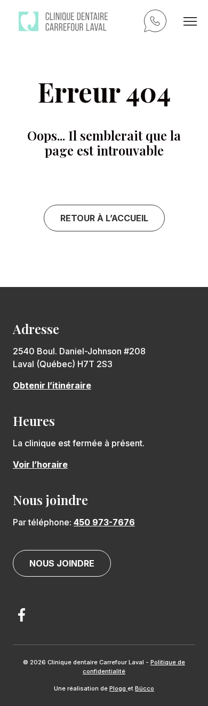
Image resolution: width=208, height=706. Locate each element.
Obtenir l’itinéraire (52, 385)
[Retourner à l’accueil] (63, 21)
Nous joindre (61, 563)
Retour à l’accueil (104, 218)
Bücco (144, 688)
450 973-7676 (157, 22)
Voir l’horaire (40, 464)
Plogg (118, 688)
